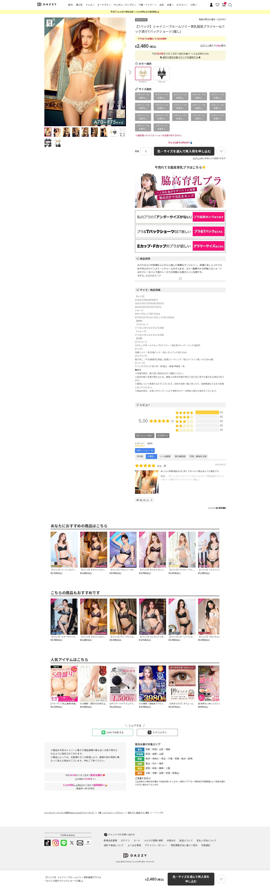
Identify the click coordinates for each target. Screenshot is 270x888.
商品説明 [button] (145, 258)
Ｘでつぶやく (160, 732)
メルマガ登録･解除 (153, 840)
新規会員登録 (110, 840)
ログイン (204, 45)
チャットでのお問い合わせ (121, 834)
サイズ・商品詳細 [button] (150, 289)
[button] (130, 72)
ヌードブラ (102, 4)
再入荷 (79, 4)
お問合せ (171, 840)
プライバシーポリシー (156, 845)
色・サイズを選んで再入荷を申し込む (191, 879)
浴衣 (161, 4)
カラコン (180, 4)
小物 (192, 4)
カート (137, 840)
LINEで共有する (115, 732)
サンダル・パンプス (124, 4)
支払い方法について (207, 840)
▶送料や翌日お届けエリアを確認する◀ (180, 57)
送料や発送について (114, 845)
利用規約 (205, 845)
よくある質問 (134, 845)
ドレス (89, 4)
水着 (169, 4)
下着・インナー (146, 4)
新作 (70, 4)
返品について (186, 840)
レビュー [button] (145, 404)
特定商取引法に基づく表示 (184, 845)
